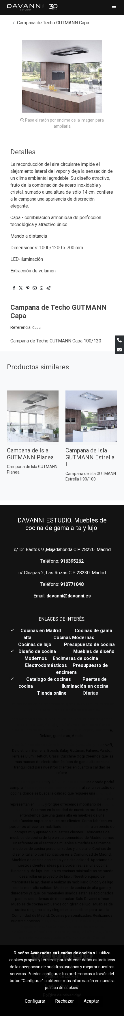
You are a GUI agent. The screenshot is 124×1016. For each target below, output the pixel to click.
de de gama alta (75, 826)
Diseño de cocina (40, 651)
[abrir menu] (114, 7)
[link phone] (119, 340)
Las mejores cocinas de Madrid (52, 787)
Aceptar (91, 1001)
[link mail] (119, 349)
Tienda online (51, 693)
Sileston (102, 730)
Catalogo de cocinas (49, 679)
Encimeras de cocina (77, 658)
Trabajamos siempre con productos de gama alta (62, 799)
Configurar (35, 1001)
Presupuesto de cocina (89, 644)
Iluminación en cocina (85, 686)
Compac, (87, 730)
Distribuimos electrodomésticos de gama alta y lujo (56, 745)
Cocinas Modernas (74, 637)
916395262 (72, 561)
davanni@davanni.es (68, 596)
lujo (55, 782)
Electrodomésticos (46, 665)
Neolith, (71, 730)
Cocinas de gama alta (29, 782)
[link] (32, 7)
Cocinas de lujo (34, 644)
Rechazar (64, 1001)
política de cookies (61, 987)
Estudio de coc (73, 782)
